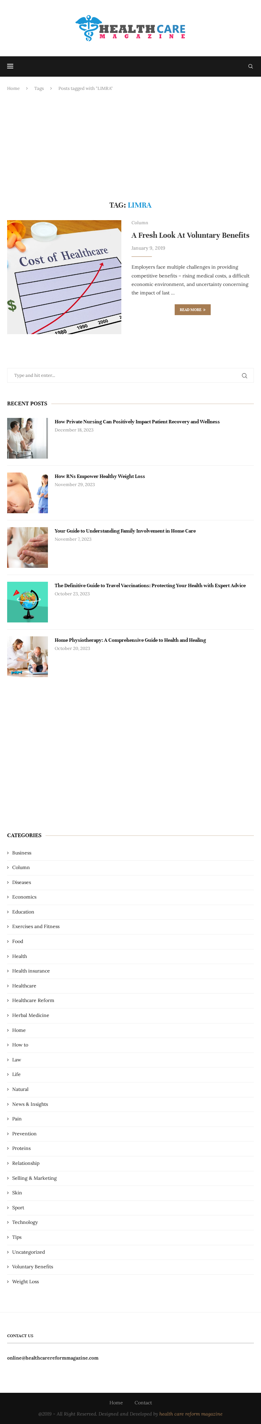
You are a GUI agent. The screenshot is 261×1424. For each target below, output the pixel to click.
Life (16, 1074)
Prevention (24, 1134)
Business (21, 853)
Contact (143, 1403)
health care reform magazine (191, 1414)
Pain (17, 1119)
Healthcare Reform (33, 1000)
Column (21, 867)
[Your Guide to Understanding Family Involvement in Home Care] (27, 547)
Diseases (21, 882)
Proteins (21, 1148)
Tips (16, 1237)
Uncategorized (28, 1252)
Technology (25, 1222)
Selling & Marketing (34, 1178)
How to (20, 1045)
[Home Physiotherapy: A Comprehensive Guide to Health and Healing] (27, 656)
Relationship (25, 1163)
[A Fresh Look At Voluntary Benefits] (64, 277)
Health (19, 956)
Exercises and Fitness (35, 926)
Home (13, 88)
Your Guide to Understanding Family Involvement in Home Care (125, 531)
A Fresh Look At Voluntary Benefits (190, 235)
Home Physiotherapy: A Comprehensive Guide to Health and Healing (130, 640)
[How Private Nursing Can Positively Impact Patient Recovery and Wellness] (27, 438)
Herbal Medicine (30, 1015)
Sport (18, 1208)
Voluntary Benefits (32, 1267)
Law (16, 1060)
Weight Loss (25, 1281)
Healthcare (24, 986)
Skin (17, 1193)
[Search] (250, 66)
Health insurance (31, 971)
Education (23, 912)
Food (17, 941)
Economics (24, 897)
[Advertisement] (130, 146)
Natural (20, 1089)
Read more (191, 309)
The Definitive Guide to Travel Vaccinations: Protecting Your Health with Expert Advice (150, 585)
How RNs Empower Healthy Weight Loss (100, 476)
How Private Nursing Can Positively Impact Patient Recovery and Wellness (137, 422)
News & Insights (30, 1104)
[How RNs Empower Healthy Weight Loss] (27, 493)
